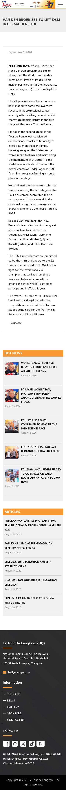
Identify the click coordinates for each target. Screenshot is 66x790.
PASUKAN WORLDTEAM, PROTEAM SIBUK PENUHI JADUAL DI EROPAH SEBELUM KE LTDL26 (41, 396)
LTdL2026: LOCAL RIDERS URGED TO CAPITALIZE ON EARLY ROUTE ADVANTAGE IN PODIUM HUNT (41, 476)
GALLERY (13, 707)
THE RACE (13, 694)
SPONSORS (14, 713)
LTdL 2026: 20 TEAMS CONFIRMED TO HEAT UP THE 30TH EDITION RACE (39, 424)
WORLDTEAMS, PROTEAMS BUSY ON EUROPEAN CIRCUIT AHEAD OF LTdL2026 (39, 367)
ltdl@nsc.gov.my (19, 672)
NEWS (11, 700)
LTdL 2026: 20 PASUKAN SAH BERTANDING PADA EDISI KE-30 (40, 449)
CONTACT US (15, 720)
